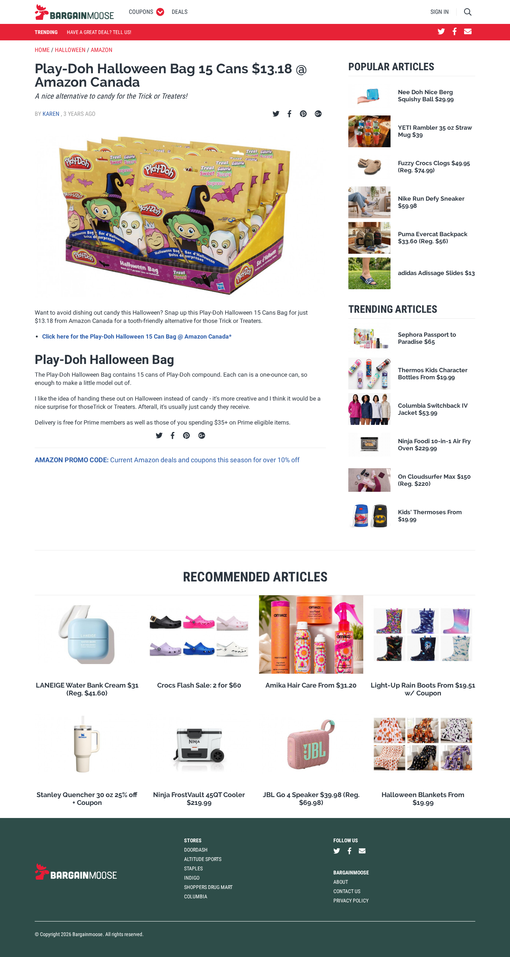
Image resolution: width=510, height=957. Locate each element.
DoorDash (196, 850)
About (340, 882)
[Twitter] (276, 114)
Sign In (439, 11)
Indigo (191, 878)
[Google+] (318, 114)
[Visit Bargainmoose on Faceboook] (454, 32)
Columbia (195, 896)
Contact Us (346, 891)
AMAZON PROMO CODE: (72, 460)
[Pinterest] (303, 114)
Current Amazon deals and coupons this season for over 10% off (204, 460)
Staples (193, 868)
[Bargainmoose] (74, 12)
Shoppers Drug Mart (208, 887)
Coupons (141, 11)
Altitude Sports (202, 859)
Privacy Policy (350, 901)
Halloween (70, 49)
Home (42, 49)
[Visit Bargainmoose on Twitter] (441, 32)
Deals (179, 11)
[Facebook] (289, 114)
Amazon (101, 49)
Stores (193, 840)
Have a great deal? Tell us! (99, 32)
